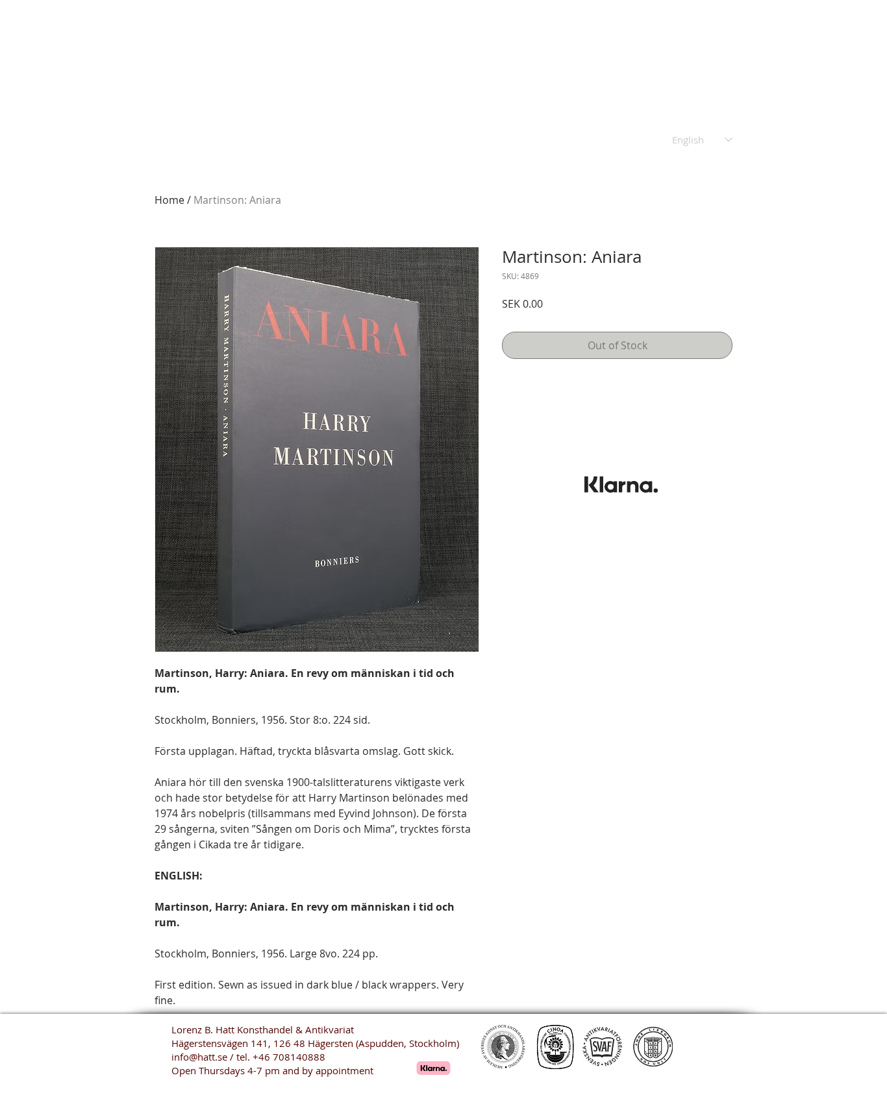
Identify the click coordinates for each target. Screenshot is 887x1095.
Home (169, 200)
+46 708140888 (289, 1056)
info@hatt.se (199, 1056)
